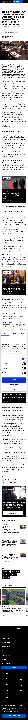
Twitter (7, 574)
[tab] (13, 619)
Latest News (5, 634)
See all (24, 586)
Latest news (9, 5)
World (3, 651)
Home (3, 5)
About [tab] (23, 333)
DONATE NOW (13, 513)
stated (13, 465)
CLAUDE (6, 482)
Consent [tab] (5, 333)
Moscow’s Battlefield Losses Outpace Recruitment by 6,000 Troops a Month (12, 610)
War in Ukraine (5, 538)
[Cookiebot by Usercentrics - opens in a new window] (20, 329)
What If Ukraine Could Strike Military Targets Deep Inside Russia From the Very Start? (10, 543)
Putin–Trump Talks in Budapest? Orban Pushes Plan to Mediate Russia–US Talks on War (10, 556)
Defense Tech (6, 642)
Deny (14, 389)
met (7, 84)
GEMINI (14, 482)
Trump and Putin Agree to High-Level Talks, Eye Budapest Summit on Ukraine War (13, 196)
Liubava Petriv (9, 36)
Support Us (18, 1)
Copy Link (7, 577)
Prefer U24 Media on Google (11, 32)
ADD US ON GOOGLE (14, 716)
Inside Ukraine (6, 664)
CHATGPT (17, 479)
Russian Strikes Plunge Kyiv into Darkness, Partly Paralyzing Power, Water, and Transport (13, 396)
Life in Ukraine (6, 655)
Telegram (16, 571)
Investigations (6, 647)
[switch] (24, 363)
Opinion (4, 659)
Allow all (14, 379)
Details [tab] (14, 333)
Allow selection (14, 384)
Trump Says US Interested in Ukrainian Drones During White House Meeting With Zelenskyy (10, 529)
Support (14, 667)
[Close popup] (26, 703)
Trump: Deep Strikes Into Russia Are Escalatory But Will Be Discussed (13, 289)
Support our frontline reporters (14, 502)
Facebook (7, 571)
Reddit (15, 574)
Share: (4, 568)
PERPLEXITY (7, 479)
